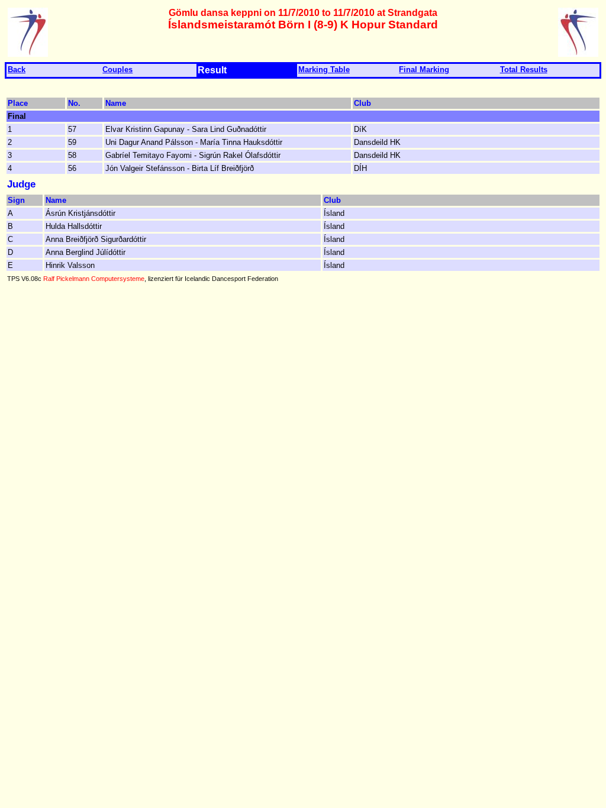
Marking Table (324, 69)
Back (16, 69)
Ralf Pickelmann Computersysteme (93, 278)
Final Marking (424, 69)
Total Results (523, 69)
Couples (117, 69)
